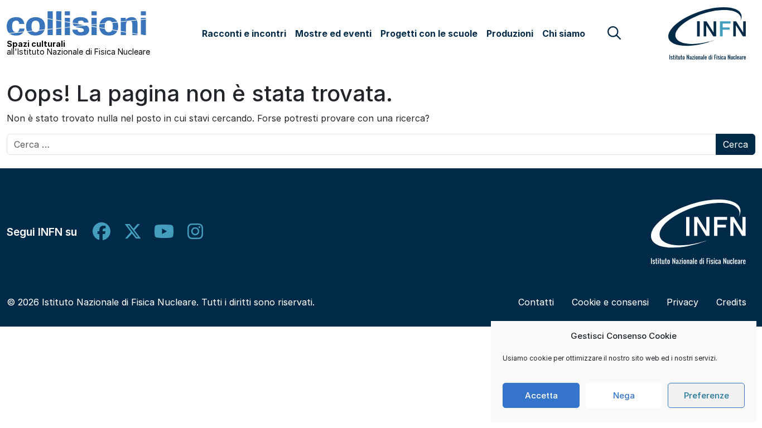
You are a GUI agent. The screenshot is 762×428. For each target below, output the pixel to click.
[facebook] (101, 231)
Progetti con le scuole (429, 33)
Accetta (541, 395)
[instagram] (195, 231)
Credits (731, 302)
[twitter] (133, 231)
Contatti (536, 302)
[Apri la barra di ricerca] (614, 32)
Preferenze (706, 395)
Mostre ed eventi (333, 33)
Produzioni (509, 33)
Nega (624, 395)
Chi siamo (563, 33)
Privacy (682, 302)
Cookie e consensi (610, 302)
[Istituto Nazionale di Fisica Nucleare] (698, 232)
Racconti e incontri (244, 33)
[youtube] (164, 231)
